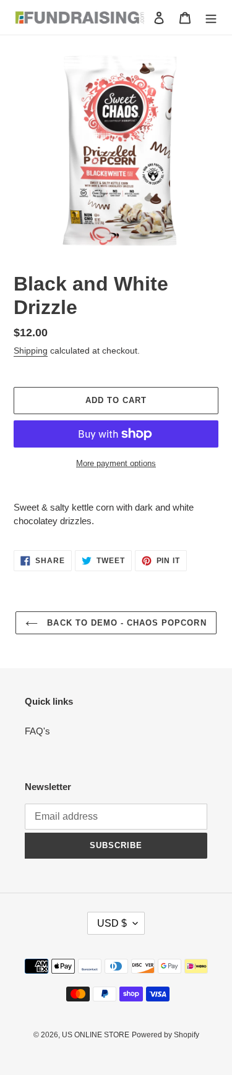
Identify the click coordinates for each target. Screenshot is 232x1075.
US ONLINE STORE (95, 1034)
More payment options (116, 463)
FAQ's (37, 731)
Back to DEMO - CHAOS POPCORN (125, 622)
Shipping (31, 350)
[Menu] (211, 17)
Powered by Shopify (165, 1034)
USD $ (112, 923)
